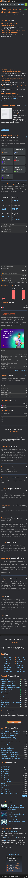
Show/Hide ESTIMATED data (12, 832)
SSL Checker (14, 558)
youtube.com (20, 657)
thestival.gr (4, 706)
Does (14, 519)
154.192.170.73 (5, 785)
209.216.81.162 (5, 789)
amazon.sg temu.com (8, 743)
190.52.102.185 (5, 791)
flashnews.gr (4, 693)
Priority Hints (7, 178)
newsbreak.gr (5, 699)
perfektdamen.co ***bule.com (10, 733)
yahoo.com (20, 667)
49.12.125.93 (4, 787)
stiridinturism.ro (5, 679)
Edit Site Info (5, 129)
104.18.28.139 (4, 100)
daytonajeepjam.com (7, 683)
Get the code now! (14, 854)
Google (14, 542)
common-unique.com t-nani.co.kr (11, 741)
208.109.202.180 (6, 781)
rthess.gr (3, 695)
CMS (16, 157)
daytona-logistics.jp (6, 689)
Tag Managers (19, 149)
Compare (21, 4)
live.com (19, 670)
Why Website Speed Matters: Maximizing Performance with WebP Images (16, 807)
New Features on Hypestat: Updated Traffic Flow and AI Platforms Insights (16, 814)
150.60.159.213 (5, 778)
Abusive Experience (14, 478)
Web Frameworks (6, 158)
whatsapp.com (21, 672)
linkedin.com (20, 665)
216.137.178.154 (5, 779)
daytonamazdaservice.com (8, 685)
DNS (14, 615)
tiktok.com (7, 663)
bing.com (6, 665)
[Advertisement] (14, 53)
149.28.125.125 (5, 774)
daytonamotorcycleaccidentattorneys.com (13, 703)
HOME (13, 1)
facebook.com (8, 659)
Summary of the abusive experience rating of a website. (13, 481)
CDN (3, 149)
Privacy (16, 876)
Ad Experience (14, 467)
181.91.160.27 (5, 772)
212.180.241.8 (5, 768)
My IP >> (24, 796)
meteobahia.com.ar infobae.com (11, 731)
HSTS (5, 171)
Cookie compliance (18, 168)
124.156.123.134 (5, 766)
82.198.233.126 (5, 783)
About (20, 876)
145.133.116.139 (5, 776)
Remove (6, 840)
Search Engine (14, 446)
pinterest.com (8, 672)
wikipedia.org (7, 670)
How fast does (14, 506)
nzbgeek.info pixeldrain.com (9, 756)
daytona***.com (5, 691)
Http (14, 596)
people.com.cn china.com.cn (10, 754)
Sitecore (18, 160)
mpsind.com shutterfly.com (9, 752)
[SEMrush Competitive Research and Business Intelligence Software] (8, 314)
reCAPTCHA (6, 170)
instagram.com (21, 659)
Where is (14, 490)
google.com (7, 657)
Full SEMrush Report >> (21, 370)
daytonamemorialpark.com (8, 681)
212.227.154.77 (5, 770)
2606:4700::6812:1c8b (13, 98)
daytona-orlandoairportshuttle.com (11, 687)
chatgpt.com (7, 667)
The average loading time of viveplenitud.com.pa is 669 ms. (14, 510)
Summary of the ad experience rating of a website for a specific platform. (12, 470)
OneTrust (18, 171)
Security (4, 167)
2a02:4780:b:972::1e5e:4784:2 (10, 793)
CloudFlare (6, 152)
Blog (12, 876)
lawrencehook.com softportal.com (11, 739)
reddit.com (20, 663)
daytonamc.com (5, 697)
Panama (5, 308)
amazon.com (20, 661)
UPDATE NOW (14, 432)
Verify (14, 579)
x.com (5, 661)
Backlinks (7, 376)
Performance (6, 175)
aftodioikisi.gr (5, 704)
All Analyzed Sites (5, 876)
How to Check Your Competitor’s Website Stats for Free (17, 821)
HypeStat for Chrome (15, 722)
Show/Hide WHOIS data (10, 837)
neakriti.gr (4, 701)
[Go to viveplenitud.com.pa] (20, 12)
